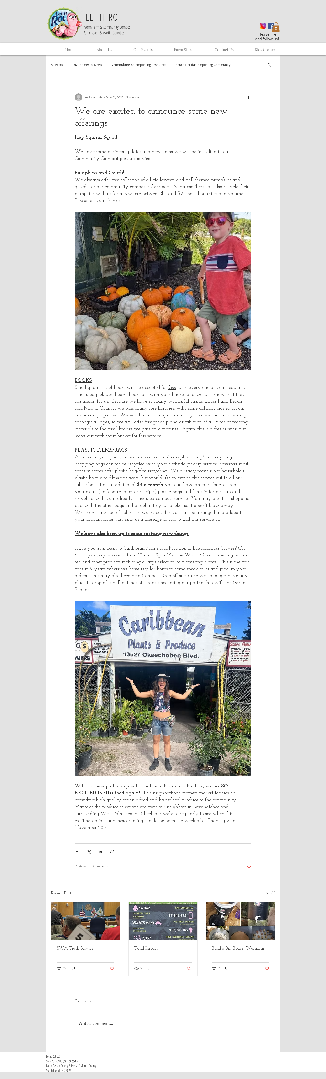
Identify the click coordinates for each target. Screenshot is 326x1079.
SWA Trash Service (75, 948)
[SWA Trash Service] (85, 921)
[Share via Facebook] (77, 851)
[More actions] (248, 97)
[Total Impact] (163, 921)
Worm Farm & (93, 27)
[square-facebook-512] (271, 26)
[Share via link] (112, 851)
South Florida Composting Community (203, 65)
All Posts (57, 65)
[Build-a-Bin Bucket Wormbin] (240, 921)
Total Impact (146, 948)
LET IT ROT (104, 16)
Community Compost (117, 27)
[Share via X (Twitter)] (88, 851)
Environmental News (87, 65)
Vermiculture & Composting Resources (138, 65)
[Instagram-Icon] (263, 26)
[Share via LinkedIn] (100, 851)
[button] (276, 27)
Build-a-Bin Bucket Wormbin (238, 948)
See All (270, 893)
